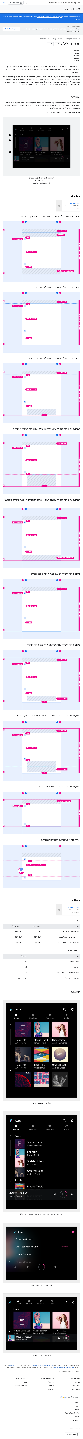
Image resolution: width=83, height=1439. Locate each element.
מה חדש (77, 1382)
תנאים (78, 1429)
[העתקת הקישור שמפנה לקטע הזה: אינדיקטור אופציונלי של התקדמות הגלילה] (39, 840)
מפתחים (51, 1385)
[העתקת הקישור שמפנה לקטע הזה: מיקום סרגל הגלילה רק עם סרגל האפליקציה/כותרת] (29, 574)
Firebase (77, 1410)
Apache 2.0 (12, 1365)
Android (77, 1403)
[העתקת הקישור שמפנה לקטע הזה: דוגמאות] (68, 992)
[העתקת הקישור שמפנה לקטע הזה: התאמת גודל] (65, 950)
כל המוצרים (76, 1420)
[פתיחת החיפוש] (25, 2)
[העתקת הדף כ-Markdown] (52, 44)
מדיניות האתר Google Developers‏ (63, 1367)
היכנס (4, 2)
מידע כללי (50, 1382)
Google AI (77, 1416)
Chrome (77, 1406)
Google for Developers (73, 39)
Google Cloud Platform (72, 1413)
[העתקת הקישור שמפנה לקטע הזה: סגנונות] (70, 900)
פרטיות (72, 1429)
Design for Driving (66, 2)
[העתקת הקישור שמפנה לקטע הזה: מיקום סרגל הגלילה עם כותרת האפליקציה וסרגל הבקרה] (24, 358)
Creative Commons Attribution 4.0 (42, 1365)
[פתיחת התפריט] (79, 2)
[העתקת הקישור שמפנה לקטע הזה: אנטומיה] (69, 97)
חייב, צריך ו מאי (75, 1389)
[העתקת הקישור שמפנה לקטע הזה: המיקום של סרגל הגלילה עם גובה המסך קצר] (35, 786)
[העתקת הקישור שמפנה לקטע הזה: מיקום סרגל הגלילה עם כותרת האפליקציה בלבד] (32, 287)
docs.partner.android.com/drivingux (49, 17)
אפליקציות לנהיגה (21, 1385)
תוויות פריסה (76, 1385)
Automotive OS (72, 9)
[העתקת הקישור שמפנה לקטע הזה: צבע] (74, 920)
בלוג (25, 1382)
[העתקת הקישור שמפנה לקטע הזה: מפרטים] (69, 196)
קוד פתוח (51, 1389)
